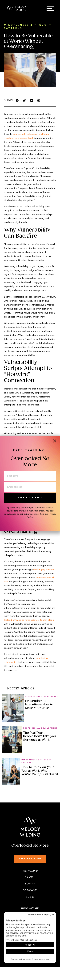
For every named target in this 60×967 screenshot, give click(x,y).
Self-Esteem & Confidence (41, 696)
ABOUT (30, 877)
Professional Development (40, 728)
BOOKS (30, 884)
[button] (17, 100)
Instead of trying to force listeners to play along (29, 620)
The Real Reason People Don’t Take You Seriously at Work (39, 736)
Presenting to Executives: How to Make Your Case (39, 704)
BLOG (30, 897)
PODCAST (30, 890)
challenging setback (43, 570)
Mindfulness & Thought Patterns (36, 761)
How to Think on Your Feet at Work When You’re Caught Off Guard (39, 771)
